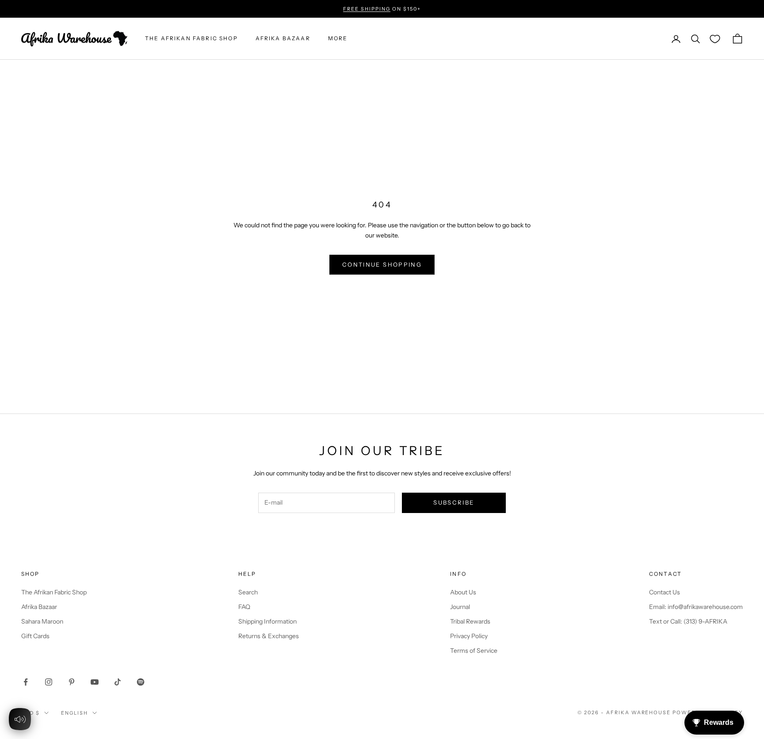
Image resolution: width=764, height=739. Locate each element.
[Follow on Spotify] (140, 682)
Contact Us (664, 592)
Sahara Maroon (42, 621)
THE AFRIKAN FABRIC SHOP (191, 38)
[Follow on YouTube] (94, 682)
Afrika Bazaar (39, 607)
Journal (460, 607)
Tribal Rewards (470, 621)
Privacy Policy (469, 636)
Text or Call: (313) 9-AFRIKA (688, 621)
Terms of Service (473, 651)
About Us (463, 592)
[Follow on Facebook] (25, 682)
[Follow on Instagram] (48, 682)
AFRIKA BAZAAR (283, 38)
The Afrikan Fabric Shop (54, 592)
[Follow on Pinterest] (71, 682)
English (74, 713)
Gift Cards (35, 636)
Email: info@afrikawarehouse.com (696, 607)
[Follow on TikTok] (117, 682)
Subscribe (453, 502)
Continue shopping (382, 264)
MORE (338, 38)
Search (248, 592)
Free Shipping (366, 9)
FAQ (244, 607)
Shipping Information (267, 621)
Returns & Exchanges (268, 636)
